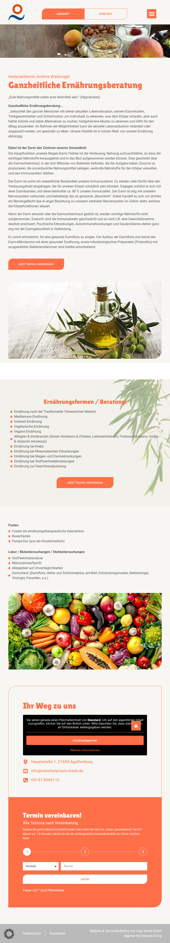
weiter (85, 879)
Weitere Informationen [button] (85, 750)
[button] (151, 13)
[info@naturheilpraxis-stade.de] (25, 771)
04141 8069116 (45, 779)
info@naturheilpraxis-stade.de (57, 770)
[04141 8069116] (25, 780)
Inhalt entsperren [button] (85, 740)
